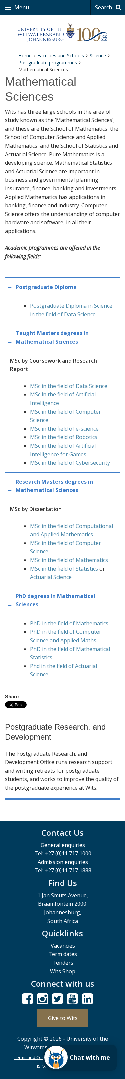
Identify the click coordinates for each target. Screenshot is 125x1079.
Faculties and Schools (60, 55)
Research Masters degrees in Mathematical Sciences (54, 486)
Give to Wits (63, 1018)
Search (104, 7)
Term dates (62, 954)
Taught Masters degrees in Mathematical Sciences (52, 337)
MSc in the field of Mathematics (69, 560)
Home (25, 55)
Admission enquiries (63, 862)
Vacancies (63, 945)
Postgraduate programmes (47, 62)
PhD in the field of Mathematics (69, 623)
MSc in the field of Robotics (63, 437)
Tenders (62, 962)
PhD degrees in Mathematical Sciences (55, 600)
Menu (21, 7)
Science (98, 55)
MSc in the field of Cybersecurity (70, 462)
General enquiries (63, 845)
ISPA (41, 1066)
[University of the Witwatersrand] (62, 32)
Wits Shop (62, 971)
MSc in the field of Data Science (68, 386)
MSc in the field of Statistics (64, 568)
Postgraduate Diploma (46, 287)
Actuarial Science (51, 577)
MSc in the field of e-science (64, 428)
